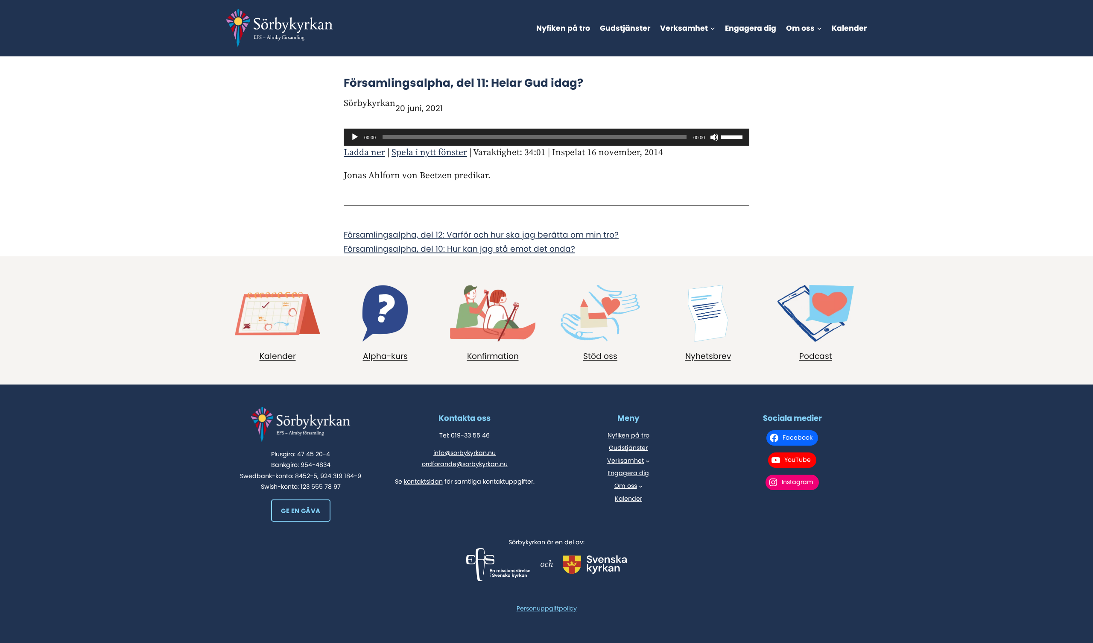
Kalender (278, 356)
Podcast (815, 356)
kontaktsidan (423, 481)
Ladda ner (364, 152)
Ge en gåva (300, 510)
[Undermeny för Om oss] (819, 28)
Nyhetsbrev (708, 356)
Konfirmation (493, 356)
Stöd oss (600, 356)
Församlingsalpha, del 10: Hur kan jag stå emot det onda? (459, 248)
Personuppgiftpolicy (547, 608)
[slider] (733, 136)
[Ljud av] (714, 137)
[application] (546, 137)
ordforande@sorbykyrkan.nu (465, 464)
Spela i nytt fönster (429, 152)
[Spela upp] (355, 137)
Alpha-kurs (385, 356)
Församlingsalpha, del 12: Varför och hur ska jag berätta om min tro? (481, 234)
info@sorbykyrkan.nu (464, 452)
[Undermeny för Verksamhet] (712, 28)
